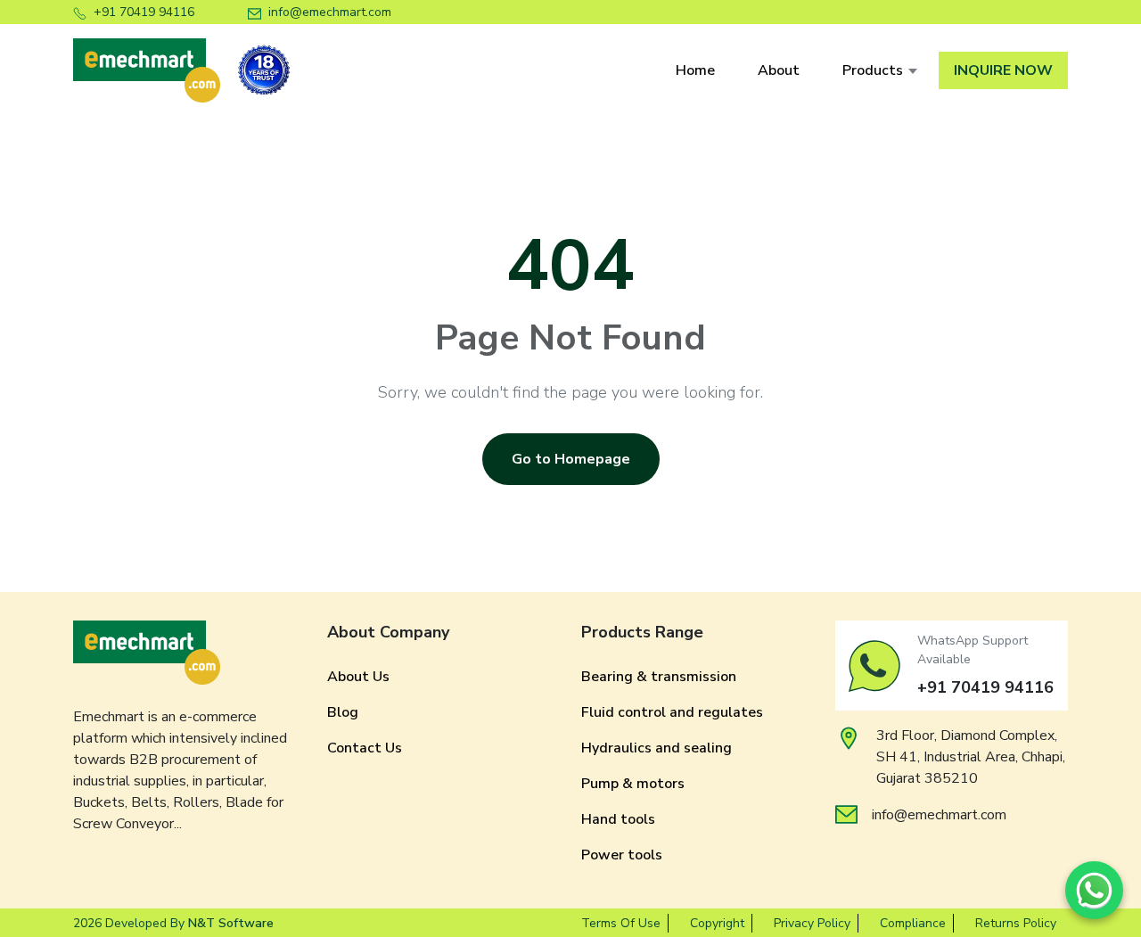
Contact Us (364, 748)
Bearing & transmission (658, 676)
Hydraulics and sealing (656, 748)
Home (695, 70)
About (779, 70)
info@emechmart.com (329, 12)
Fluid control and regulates (672, 712)
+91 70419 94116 (144, 12)
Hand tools (618, 819)
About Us (358, 676)
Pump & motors (633, 783)
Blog (342, 712)
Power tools (621, 855)
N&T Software (231, 923)
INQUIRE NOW (1003, 70)
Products (872, 70)
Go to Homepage (571, 459)
